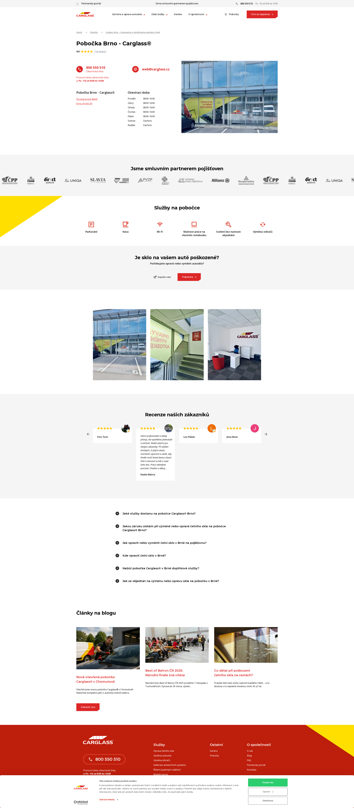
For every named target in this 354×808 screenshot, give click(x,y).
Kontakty (251, 769)
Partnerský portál (91, 3)
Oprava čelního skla (163, 750)
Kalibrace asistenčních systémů (169, 765)
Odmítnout (268, 800)
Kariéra (178, 14)
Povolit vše (267, 782)
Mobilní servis (160, 774)
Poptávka (187, 277)
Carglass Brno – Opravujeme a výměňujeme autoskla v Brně (133, 32)
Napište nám (164, 277)
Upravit (266, 791)
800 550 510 (95, 67)
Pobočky (234, 14)
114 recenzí (100, 51)
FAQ (249, 760)
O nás (250, 750)
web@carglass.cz (156, 69)
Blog (249, 755)
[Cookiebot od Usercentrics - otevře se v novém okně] (81, 803)
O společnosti (196, 14)
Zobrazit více (88, 707)
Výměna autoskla (162, 755)
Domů (79, 32)
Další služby (157, 14)
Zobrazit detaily (106, 799)
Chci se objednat (260, 14)
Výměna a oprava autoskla (127, 14)
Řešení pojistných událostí (166, 769)
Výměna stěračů (161, 760)
